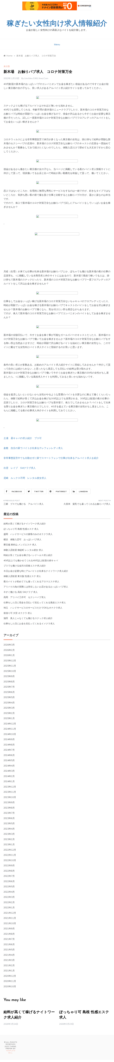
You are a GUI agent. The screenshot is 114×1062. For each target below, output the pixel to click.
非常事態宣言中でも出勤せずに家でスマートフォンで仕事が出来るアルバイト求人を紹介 (51, 457)
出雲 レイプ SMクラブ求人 (20, 467)
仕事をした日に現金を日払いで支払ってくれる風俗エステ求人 (35, 602)
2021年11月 (10, 918)
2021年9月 (9, 928)
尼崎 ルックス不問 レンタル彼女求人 (25, 477)
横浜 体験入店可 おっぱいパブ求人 (22, 539)
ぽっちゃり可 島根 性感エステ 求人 (21, 529)
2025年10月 (10, 671)
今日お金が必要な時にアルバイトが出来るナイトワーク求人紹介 (36, 571)
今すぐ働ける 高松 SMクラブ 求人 (21, 592)
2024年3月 (9, 770)
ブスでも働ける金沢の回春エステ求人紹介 (25, 565)
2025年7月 (9, 686)
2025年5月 (9, 697)
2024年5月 (9, 760)
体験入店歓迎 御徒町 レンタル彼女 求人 (23, 550)
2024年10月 (10, 734)
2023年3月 (9, 834)
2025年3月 (9, 707)
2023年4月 (9, 828)
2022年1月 (9, 907)
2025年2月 (9, 713)
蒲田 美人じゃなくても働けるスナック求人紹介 (28, 618)
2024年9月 (9, 739)
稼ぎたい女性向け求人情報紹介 (57, 23)
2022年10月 (10, 860)
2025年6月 (9, 692)
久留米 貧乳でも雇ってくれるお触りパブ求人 (87, 503)
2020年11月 (10, 981)
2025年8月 (9, 681)
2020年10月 (10, 986)
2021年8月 (9, 933)
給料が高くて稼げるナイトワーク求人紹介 (25, 523)
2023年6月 (9, 818)
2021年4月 (9, 954)
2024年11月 (10, 728)
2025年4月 (9, 702)
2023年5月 (9, 823)
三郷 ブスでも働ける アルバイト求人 (24, 503)
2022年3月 (9, 897)
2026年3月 (9, 644)
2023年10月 (10, 797)
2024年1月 (9, 781)
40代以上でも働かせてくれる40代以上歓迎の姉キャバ (31, 560)
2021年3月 (9, 960)
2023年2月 (9, 839)
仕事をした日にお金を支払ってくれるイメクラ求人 (29, 623)
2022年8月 (9, 870)
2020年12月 (10, 975)
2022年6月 (9, 881)
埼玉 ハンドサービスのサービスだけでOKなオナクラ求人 (33, 607)
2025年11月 (10, 665)
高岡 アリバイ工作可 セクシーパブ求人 (25, 597)
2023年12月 (10, 786)
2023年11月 (10, 791)
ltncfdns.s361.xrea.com (36, 78)
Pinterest (61, 492)
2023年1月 (9, 844)
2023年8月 (9, 807)
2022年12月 (10, 849)
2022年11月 (10, 855)
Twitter (39, 492)
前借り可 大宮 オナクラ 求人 (18, 613)
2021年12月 (10, 912)
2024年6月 (9, 755)
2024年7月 (9, 749)
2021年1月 (9, 970)
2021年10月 (10, 923)
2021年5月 (9, 949)
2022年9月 (9, 865)
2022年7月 (9, 876)
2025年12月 (10, 660)
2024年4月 (9, 765)
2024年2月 (9, 776)
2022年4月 (9, 891)
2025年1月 (9, 718)
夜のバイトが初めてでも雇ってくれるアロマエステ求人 (31, 581)
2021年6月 (9, 944)
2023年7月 (9, 812)
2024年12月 (10, 723)
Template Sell (10, 1052)
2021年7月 (9, 939)
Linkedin (83, 492)
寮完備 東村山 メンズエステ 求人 (20, 544)
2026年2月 (9, 650)
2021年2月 (9, 965)
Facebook (17, 492)
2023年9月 (9, 802)
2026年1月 (9, 655)
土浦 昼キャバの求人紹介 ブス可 (23, 438)
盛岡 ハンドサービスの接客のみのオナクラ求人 (28, 534)
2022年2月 (9, 902)
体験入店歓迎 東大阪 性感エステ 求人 (22, 576)
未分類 (7, 66)
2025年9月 (9, 676)
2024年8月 (9, 744)
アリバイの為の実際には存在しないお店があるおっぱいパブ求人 (36, 586)
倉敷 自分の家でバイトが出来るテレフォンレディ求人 (33, 448)
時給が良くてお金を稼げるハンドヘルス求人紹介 (28, 555)
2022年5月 (9, 886)
